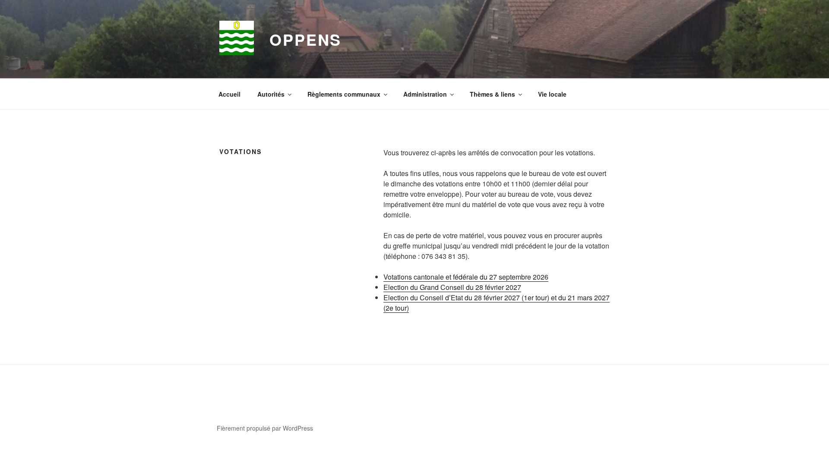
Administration (425, 94)
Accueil (229, 94)
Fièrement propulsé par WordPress (265, 428)
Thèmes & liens (492, 94)
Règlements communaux (343, 94)
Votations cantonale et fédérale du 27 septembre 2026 (465, 277)
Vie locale (552, 94)
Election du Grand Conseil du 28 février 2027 (452, 287)
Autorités (271, 94)
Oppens (305, 39)
